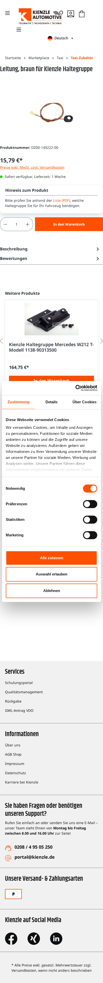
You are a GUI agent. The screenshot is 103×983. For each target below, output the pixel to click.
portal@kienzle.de (34, 857)
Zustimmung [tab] (19, 402)
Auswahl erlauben (51, 574)
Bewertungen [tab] (13, 258)
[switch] (90, 504)
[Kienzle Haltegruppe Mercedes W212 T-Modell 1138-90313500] (51, 319)
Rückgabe (13, 701)
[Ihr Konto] (70, 13)
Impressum (14, 763)
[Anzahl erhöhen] (27, 224)
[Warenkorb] (81, 13)
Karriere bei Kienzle (21, 782)
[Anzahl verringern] (5, 224)
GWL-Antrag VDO (19, 710)
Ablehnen (51, 590)
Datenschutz (15, 772)
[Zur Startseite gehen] (30, 16)
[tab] (50, 249)
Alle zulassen (51, 558)
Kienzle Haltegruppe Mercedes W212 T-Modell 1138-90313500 (51, 347)
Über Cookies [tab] (84, 402)
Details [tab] (52, 402)
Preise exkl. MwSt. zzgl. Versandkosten (32, 167)
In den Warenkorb (69, 224)
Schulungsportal (19, 682)
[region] (51, 341)
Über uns (12, 745)
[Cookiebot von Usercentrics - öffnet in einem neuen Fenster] (75, 388)
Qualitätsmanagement (24, 692)
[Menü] (19, 30)
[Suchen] (60, 13)
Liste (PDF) (61, 200)
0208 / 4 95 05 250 (33, 847)
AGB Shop (13, 754)
